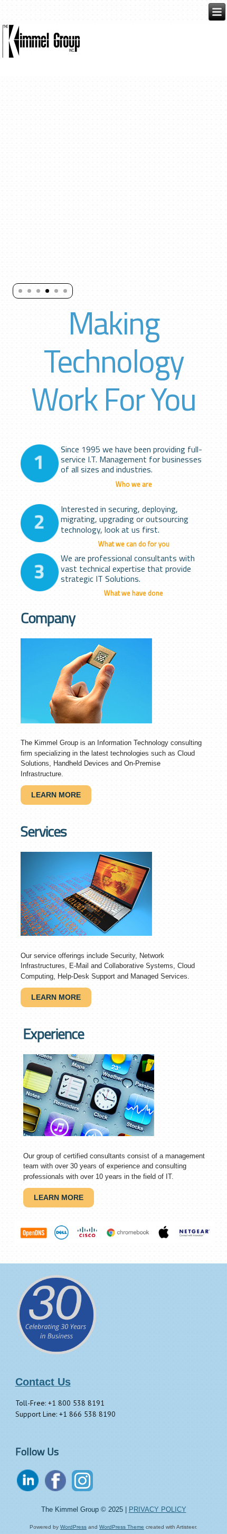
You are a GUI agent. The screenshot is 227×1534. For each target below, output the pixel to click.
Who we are (134, 484)
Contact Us (43, 1382)
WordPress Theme (121, 1527)
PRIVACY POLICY (157, 1509)
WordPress (73, 1527)
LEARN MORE (56, 795)
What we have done (133, 593)
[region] (113, 1232)
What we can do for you (133, 543)
